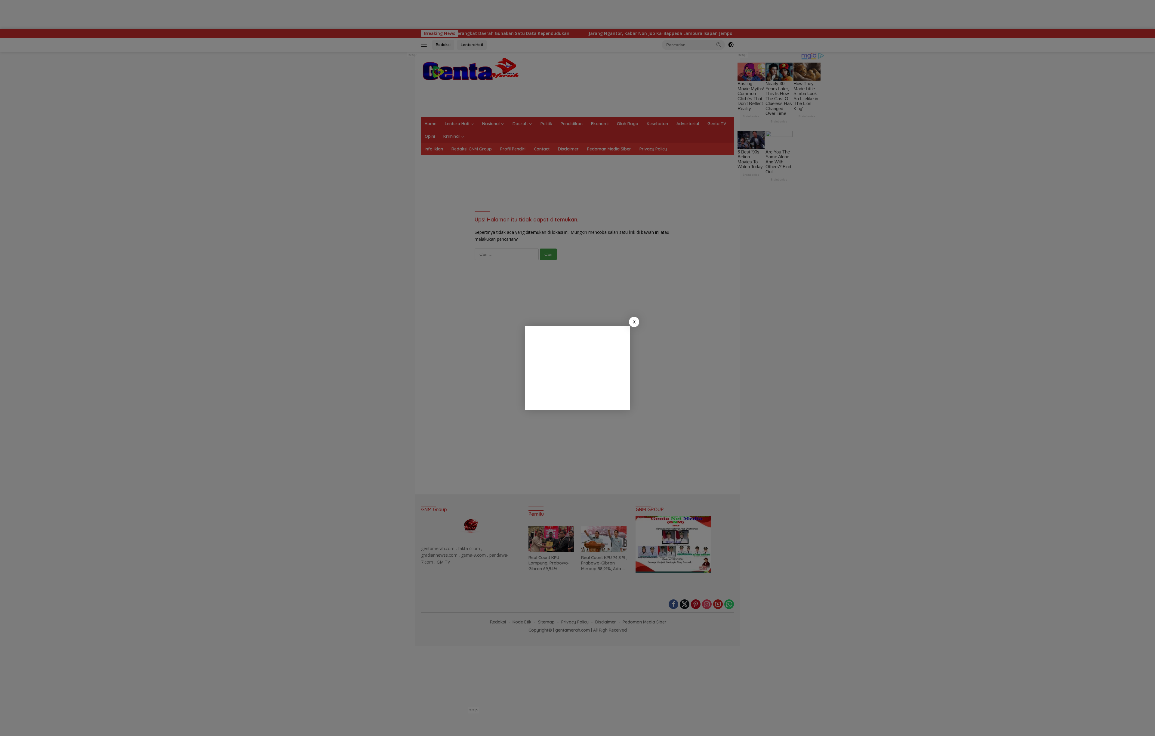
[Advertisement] (577, 368)
